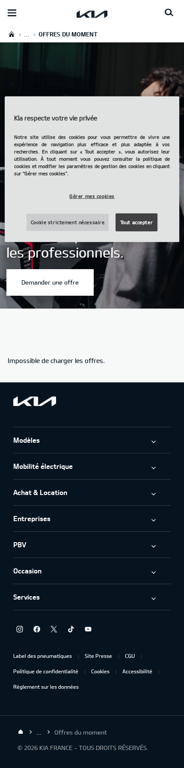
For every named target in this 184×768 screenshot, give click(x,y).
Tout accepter (136, 222)
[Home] (21, 732)
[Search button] (169, 13)
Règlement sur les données (46, 687)
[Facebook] (36, 629)
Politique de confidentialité (45, 671)
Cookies (100, 671)
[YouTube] (88, 629)
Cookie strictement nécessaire (68, 222)
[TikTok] (71, 629)
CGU (130, 656)
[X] (53, 629)
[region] (92, 169)
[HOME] (12, 34)
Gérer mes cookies (92, 196)
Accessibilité (137, 671)
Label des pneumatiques (42, 656)
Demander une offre (50, 282)
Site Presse (98, 656)
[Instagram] (19, 629)
